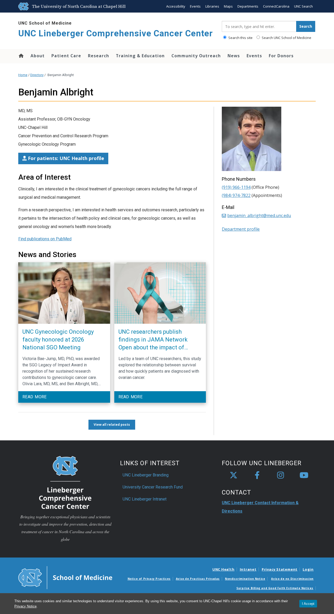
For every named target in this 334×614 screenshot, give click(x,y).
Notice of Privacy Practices (149, 579)
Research (98, 56)
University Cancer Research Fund (153, 487)
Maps (228, 6)
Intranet (248, 569)
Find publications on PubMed (44, 238)
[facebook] (257, 475)
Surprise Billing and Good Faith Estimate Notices (274, 588)
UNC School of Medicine (45, 23)
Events (195, 6)
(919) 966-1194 (236, 187)
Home (20, 55)
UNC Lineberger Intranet (144, 499)
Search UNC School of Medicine (286, 37)
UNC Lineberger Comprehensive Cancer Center (115, 33)
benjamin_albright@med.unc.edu (259, 215)
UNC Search (303, 6)
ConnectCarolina (276, 6)
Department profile (241, 229)
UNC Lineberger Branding (146, 475)
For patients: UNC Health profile (65, 158)
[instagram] (280, 475)
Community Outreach (196, 56)
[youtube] (304, 475)
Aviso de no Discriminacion (292, 579)
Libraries (212, 6)
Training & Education (140, 56)
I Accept (308, 604)
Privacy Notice (25, 606)
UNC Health (223, 569)
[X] (233, 475)
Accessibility (175, 6)
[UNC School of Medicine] (65, 577)
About (38, 56)
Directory (37, 75)
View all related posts (112, 424)
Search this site (240, 37)
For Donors (281, 56)
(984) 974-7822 (236, 195)
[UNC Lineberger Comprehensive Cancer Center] (65, 482)
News (234, 56)
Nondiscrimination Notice (245, 579)
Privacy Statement (279, 569)
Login (308, 569)
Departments (247, 6)
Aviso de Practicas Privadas (198, 579)
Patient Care (66, 56)
